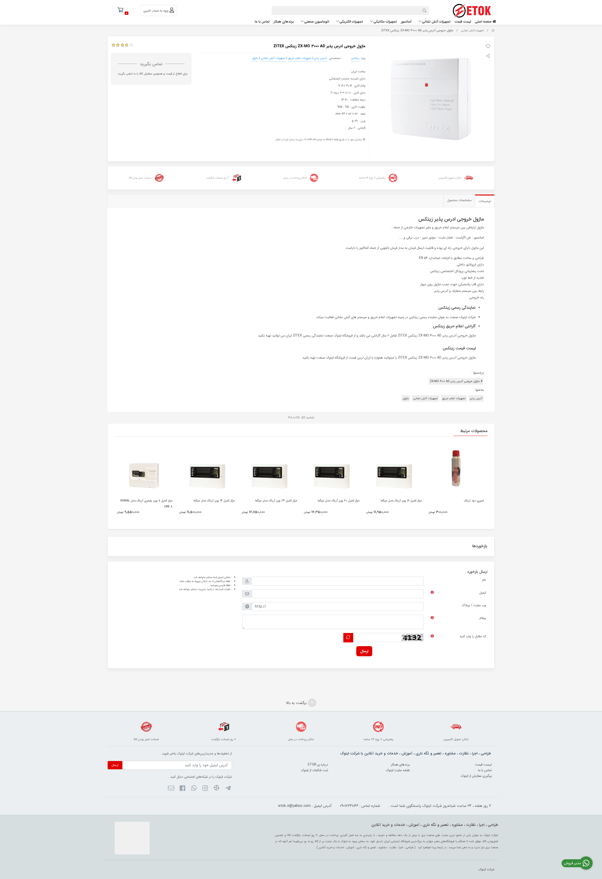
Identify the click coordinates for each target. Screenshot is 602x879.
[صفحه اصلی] (493, 30)
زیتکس (355, 58)
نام (484, 579)
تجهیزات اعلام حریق (300, 58)
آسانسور (406, 21)
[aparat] (216, 788)
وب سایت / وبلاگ (474, 605)
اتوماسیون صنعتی (316, 21)
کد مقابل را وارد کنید (472, 636)
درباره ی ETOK (318, 764)
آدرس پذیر (320, 58)
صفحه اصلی (483, 21)
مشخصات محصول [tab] (459, 200)
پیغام (482, 618)
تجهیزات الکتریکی (351, 21)
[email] (171, 788)
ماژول (255, 58)
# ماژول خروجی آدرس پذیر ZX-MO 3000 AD (456, 381)
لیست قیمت (462, 21)
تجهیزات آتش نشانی (436, 21)
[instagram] (205, 788)
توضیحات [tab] (485, 201)
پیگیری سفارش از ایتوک (476, 775)
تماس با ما (262, 21)
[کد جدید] (348, 637)
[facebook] (182, 788)
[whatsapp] (194, 788)
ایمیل (482, 592)
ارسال (364, 651)
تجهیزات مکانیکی (385, 21)
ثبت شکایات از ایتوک (314, 770)
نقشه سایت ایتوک (398, 770)
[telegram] (228, 788)
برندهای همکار (283, 21)
